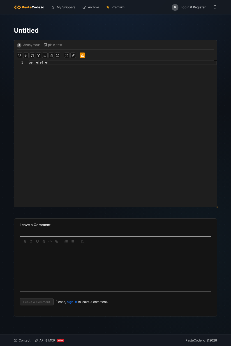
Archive (93, 7)
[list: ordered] (66, 241)
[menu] (115, 7)
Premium (118, 7)
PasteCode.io (195, 340)
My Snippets (66, 7)
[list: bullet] (72, 241)
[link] (56, 241)
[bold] (25, 241)
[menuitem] (31, 7)
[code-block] (50, 241)
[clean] (82, 241)
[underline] (37, 241)
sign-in (72, 302)
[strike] (44, 241)
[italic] (31, 241)
